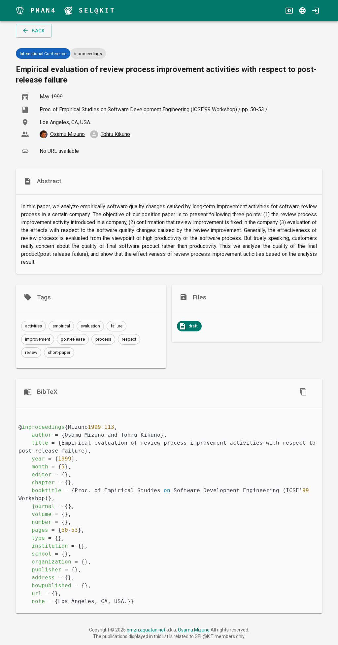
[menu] (20, 10)
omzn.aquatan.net (146, 629)
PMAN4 (43, 10)
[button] (33, 326)
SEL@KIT (97, 10)
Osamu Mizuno (194, 629)
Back (38, 31)
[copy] (303, 391)
